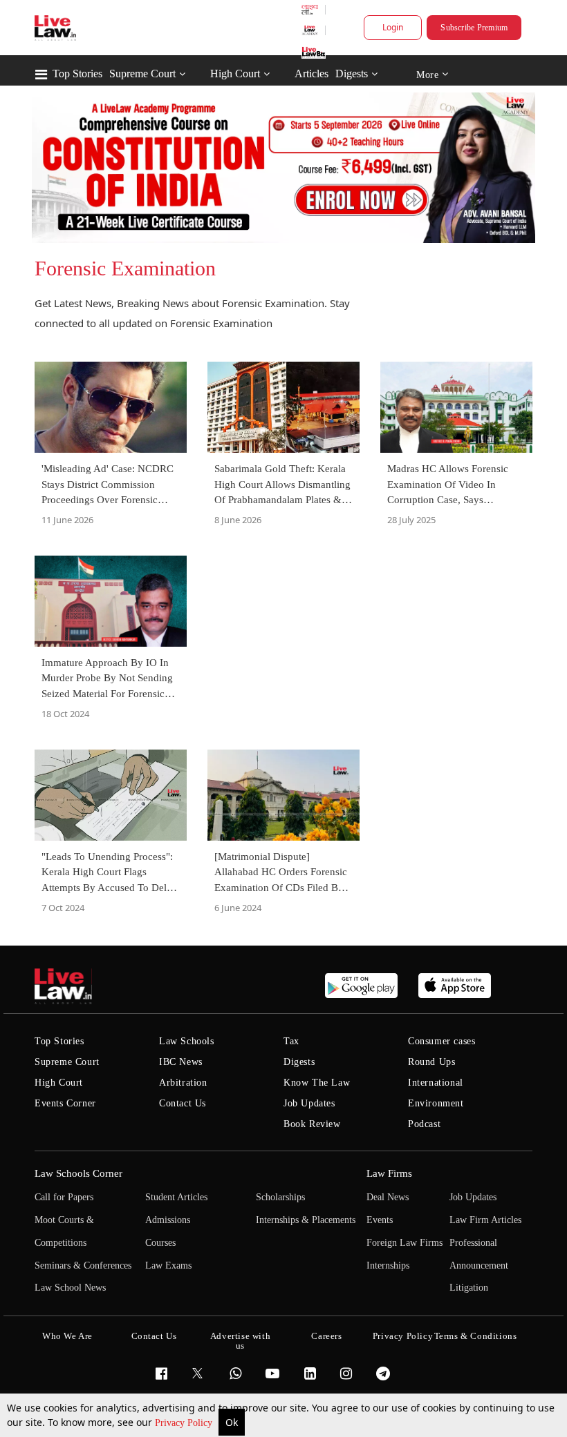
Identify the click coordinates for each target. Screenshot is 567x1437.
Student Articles (176, 1197)
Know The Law (317, 1082)
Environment (436, 1103)
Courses (160, 1243)
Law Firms (389, 1173)
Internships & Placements (305, 1220)
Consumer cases (441, 1041)
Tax (291, 1041)
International (435, 1082)
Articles (311, 73)
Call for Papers (64, 1197)
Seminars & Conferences (83, 1265)
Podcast (424, 1124)
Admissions (167, 1220)
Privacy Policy (185, 1423)
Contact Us (182, 1103)
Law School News (70, 1287)
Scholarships (280, 1197)
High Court (235, 73)
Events (379, 1220)
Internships (387, 1265)
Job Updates (309, 1103)
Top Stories (77, 73)
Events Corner (65, 1103)
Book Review (312, 1124)
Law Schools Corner (78, 1173)
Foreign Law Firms (404, 1243)
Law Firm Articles (485, 1220)
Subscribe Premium (474, 27)
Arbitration (183, 1082)
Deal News (387, 1197)
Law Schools (186, 1041)
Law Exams (168, 1265)
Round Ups (431, 1062)
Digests (351, 73)
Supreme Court (142, 73)
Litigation (468, 1287)
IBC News (181, 1062)
